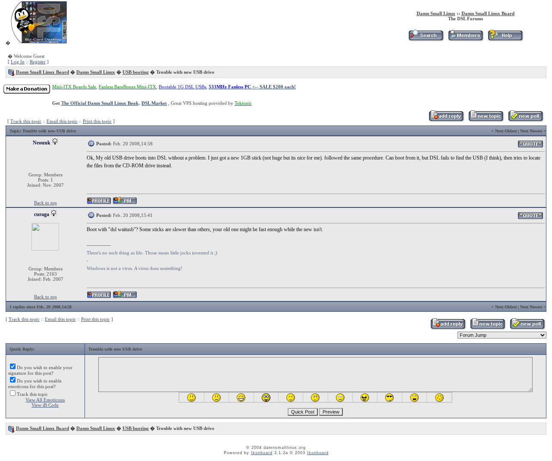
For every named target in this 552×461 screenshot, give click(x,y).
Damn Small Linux (436, 13)
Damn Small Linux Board (487, 13)
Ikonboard (262, 453)
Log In (18, 61)
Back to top (45, 202)
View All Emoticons (45, 399)
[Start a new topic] (486, 120)
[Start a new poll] (525, 120)
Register (38, 61)
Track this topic (25, 121)
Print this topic (97, 121)
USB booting (135, 72)
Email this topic (62, 121)
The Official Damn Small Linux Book (99, 103)
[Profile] (99, 203)
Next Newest (531, 131)
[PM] (125, 203)
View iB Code (45, 405)
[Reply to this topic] (446, 120)
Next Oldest (506, 131)
